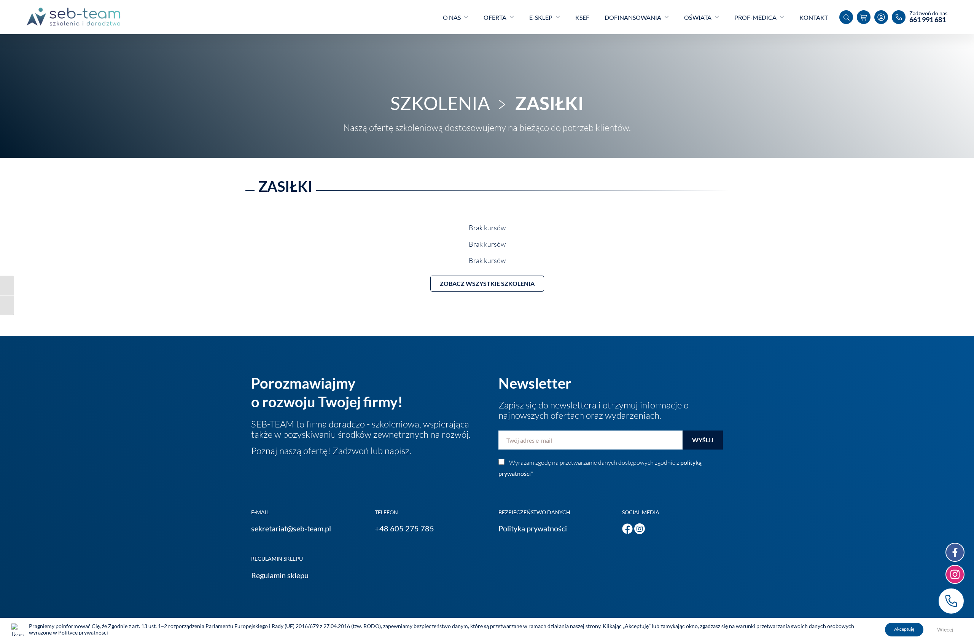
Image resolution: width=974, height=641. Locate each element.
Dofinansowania (633, 17)
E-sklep (540, 17)
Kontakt (813, 17)
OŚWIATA (697, 17)
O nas (452, 17)
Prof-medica (755, 17)
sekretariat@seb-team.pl (291, 528)
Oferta (495, 17)
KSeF (582, 17)
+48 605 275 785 (404, 528)
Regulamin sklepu (280, 575)
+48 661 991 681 (951, 601)
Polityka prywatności (532, 528)
